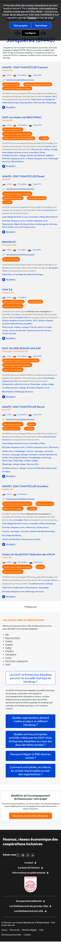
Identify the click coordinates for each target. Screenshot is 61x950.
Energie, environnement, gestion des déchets (19, 138)
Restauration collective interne (15, 384)
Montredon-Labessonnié (16, 661)
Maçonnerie (7, 224)
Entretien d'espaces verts (13, 158)
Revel (46, 436)
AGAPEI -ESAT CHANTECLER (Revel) (23, 407)
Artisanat (31, 424)
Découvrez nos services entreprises (30, 815)
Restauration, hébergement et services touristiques (21, 360)
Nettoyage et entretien (11, 429)
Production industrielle (11, 84)
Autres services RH (17, 330)
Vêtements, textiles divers (37, 527)
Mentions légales (29, 930)
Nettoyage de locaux (24, 391)
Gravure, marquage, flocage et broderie (20, 454)
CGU (41, 930)
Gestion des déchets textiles (42, 531)
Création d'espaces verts (37, 158)
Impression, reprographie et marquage (38, 84)
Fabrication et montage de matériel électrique (22, 274)
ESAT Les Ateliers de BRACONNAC (22, 117)
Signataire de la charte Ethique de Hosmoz (20, 80)
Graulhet (19, 317)
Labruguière (53, 268)
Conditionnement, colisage (14, 155)
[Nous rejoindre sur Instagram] (23, 855)
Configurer (30, 33)
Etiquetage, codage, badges (25, 460)
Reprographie (26, 102)
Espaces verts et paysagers (13, 198)
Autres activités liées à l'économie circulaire (21, 539)
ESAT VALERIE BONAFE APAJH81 (21, 348)
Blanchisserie (17, 161)
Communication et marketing (13, 302)
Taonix (4, 930)
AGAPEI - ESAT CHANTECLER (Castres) (25, 67)
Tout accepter (21, 25)
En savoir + (11, 107)
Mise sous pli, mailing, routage (44, 149)
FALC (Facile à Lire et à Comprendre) (18, 227)
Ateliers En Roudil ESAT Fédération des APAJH (28, 554)
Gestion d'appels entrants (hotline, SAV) (19, 320)
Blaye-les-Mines (12, 638)
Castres (47, 96)
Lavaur (47, 580)
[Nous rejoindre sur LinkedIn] (28, 855)
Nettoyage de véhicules (46, 224)
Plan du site (15, 930)
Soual (46, 210)
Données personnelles (11, 934)
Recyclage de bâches (19, 457)
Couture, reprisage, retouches (39, 451)
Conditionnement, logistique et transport (17, 88)
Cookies (31, 17)
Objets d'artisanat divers (24, 224)
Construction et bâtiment (36, 198)
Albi (7, 634)
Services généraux (35, 302)
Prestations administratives (13, 129)
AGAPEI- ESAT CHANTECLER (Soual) (23, 176)
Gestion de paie (9, 333)
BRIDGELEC (9, 242)
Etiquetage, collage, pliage (42, 384)
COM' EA (7, 289)
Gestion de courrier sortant (39, 330)
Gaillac (8, 648)
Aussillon (19, 520)
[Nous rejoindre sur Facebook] (18, 855)
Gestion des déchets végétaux (40, 155)
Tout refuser (41, 25)
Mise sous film (39, 102)
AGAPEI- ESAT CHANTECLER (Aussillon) (25, 486)
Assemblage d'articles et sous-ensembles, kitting (23, 152)
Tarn (16, 47)
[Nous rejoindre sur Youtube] (33, 855)
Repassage (51, 102)
